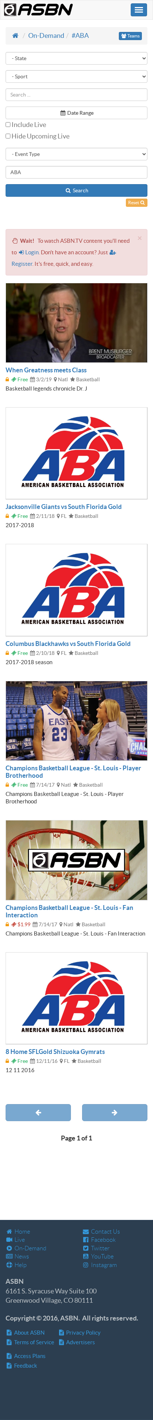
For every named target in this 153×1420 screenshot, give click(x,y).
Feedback (25, 1365)
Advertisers (80, 1342)
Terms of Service (33, 1342)
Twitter (100, 1248)
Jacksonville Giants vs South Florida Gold (64, 506)
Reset (134, 202)
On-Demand (46, 35)
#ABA (80, 35)
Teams (133, 35)
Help (20, 1265)
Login (32, 252)
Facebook (103, 1240)
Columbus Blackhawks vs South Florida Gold (68, 643)
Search (80, 190)
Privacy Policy (83, 1332)
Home (21, 1231)
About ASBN (29, 1332)
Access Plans (29, 1356)
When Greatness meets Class (46, 369)
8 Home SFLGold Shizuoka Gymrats (55, 1051)
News (21, 1256)
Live (19, 1240)
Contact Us (105, 1231)
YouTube (102, 1256)
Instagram (103, 1265)
